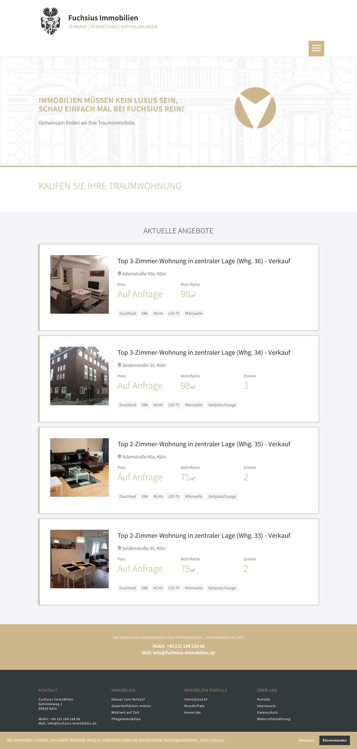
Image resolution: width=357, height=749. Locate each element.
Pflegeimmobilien (126, 719)
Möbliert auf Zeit (125, 712)
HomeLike (192, 712)
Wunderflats (194, 706)
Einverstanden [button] (335, 740)
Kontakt (264, 699)
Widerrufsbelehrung (273, 719)
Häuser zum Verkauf (128, 699)
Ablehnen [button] (306, 740)
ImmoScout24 (195, 699)
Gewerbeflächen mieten (131, 706)
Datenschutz (267, 712)
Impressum (266, 706)
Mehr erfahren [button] (212, 740)
